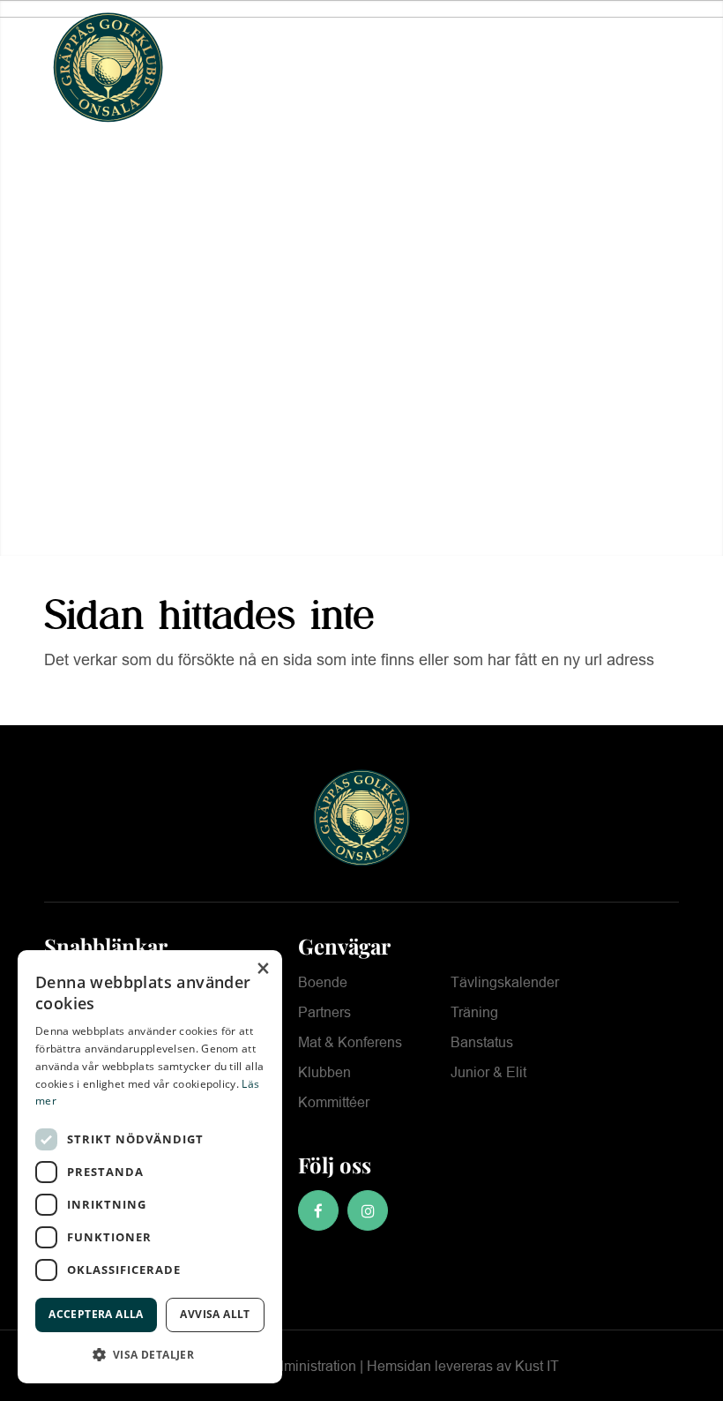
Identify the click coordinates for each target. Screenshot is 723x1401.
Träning (474, 1012)
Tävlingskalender (505, 982)
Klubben (324, 1072)
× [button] (262, 969)
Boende (322, 982)
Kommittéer (333, 1102)
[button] (150, 1355)
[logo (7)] (108, 67)
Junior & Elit (488, 1072)
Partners (324, 1012)
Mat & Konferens (350, 1042)
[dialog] (150, 1166)
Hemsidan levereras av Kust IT (463, 1366)
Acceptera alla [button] (96, 1314)
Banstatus (482, 1042)
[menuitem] (616, 67)
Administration (311, 1366)
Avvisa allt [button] (215, 1314)
